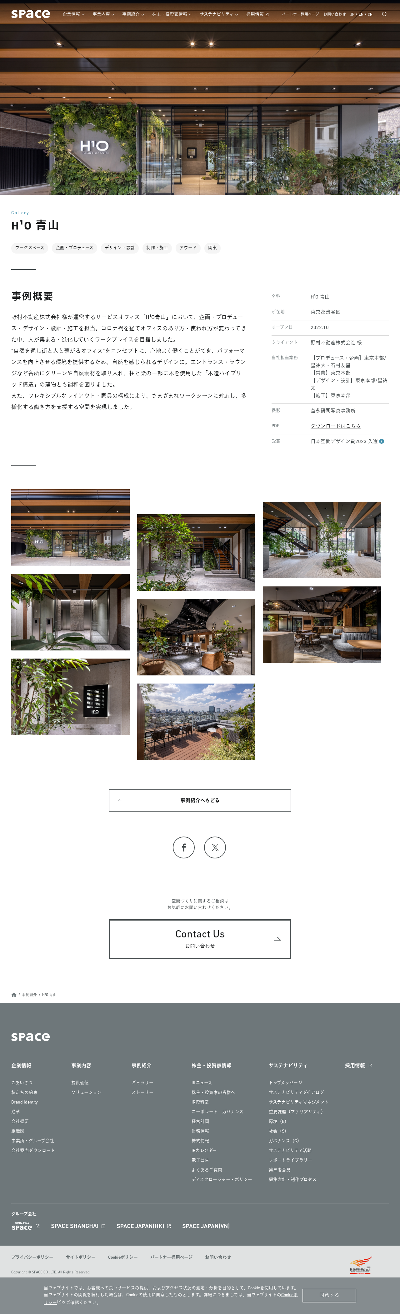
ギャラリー (142, 1083)
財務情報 (200, 1131)
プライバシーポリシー (32, 1257)
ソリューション (86, 1092)
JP (352, 15)
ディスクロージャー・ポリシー (222, 1180)
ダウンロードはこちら (336, 426)
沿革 (15, 1112)
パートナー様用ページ (300, 15)
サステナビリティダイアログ (296, 1092)
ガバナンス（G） (285, 1141)
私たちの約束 (24, 1092)
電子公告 (200, 1160)
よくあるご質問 (207, 1170)
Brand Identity (24, 1102)
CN (370, 15)
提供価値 (80, 1083)
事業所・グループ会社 (32, 1141)
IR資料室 (200, 1102)
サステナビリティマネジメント (299, 1102)
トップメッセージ (285, 1083)
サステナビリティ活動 (290, 1151)
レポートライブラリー (290, 1160)
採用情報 (255, 14)
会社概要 (20, 1121)
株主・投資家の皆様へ (213, 1092)
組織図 (17, 1131)
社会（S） (279, 1131)
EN (361, 15)
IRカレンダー (204, 1151)
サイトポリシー (81, 1257)
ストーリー (142, 1092)
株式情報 (200, 1141)
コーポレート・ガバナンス (217, 1112)
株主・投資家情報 (169, 14)
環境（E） (279, 1121)
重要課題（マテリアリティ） (297, 1112)
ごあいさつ (21, 1083)
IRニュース (202, 1083)
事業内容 (101, 14)
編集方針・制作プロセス (293, 1180)
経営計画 (200, 1121)
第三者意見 (280, 1170)
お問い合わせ (334, 15)
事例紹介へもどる (200, 800)
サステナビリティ (217, 14)
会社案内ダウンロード (33, 1151)
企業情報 (71, 14)
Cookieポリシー (123, 1257)
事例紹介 (131, 14)
